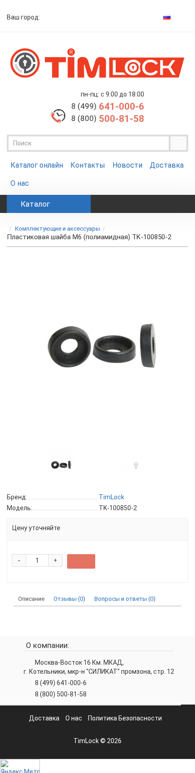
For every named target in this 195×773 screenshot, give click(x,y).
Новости (127, 165)
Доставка (167, 165)
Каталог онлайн (36, 165)
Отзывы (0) (69, 598)
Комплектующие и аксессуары (57, 228)
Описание (31, 598)
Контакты (87, 165)
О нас (19, 183)
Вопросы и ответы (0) (125, 598)
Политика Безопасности (125, 718)
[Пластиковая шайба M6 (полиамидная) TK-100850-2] (60, 464)
